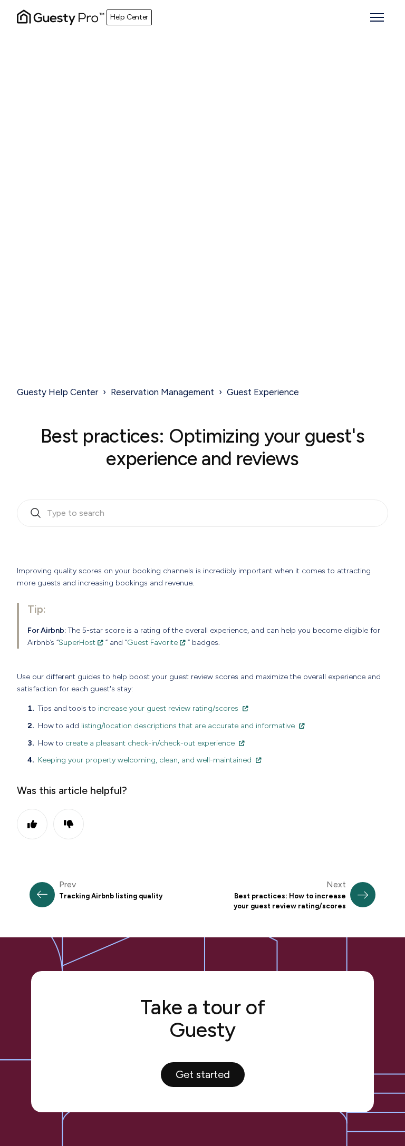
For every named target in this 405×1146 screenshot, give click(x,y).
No (68, 824)
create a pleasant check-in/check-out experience (150, 743)
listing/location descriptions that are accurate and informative (188, 725)
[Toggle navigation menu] (377, 17)
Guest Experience (263, 392)
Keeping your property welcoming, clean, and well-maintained (145, 760)
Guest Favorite (152, 642)
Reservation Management (162, 392)
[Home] (60, 17)
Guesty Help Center (57, 392)
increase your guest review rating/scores (168, 708)
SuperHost (77, 642)
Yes (32, 824)
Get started (203, 1074)
